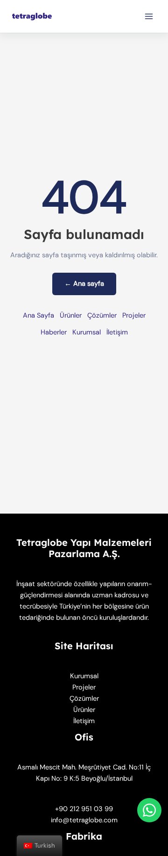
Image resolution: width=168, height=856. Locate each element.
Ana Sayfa (38, 315)
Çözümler (102, 315)
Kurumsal (86, 332)
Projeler (134, 315)
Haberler (54, 332)
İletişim (117, 332)
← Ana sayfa (84, 283)
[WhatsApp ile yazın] (149, 810)
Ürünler (71, 315)
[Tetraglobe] (32, 16)
